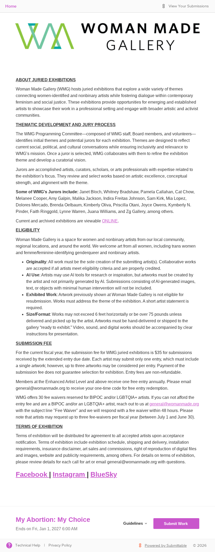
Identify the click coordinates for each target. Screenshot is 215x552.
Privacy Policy (60, 545)
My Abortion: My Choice (53, 519)
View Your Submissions (189, 6)
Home (11, 6)
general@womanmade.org (174, 404)
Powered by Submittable (166, 546)
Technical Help (27, 545)
